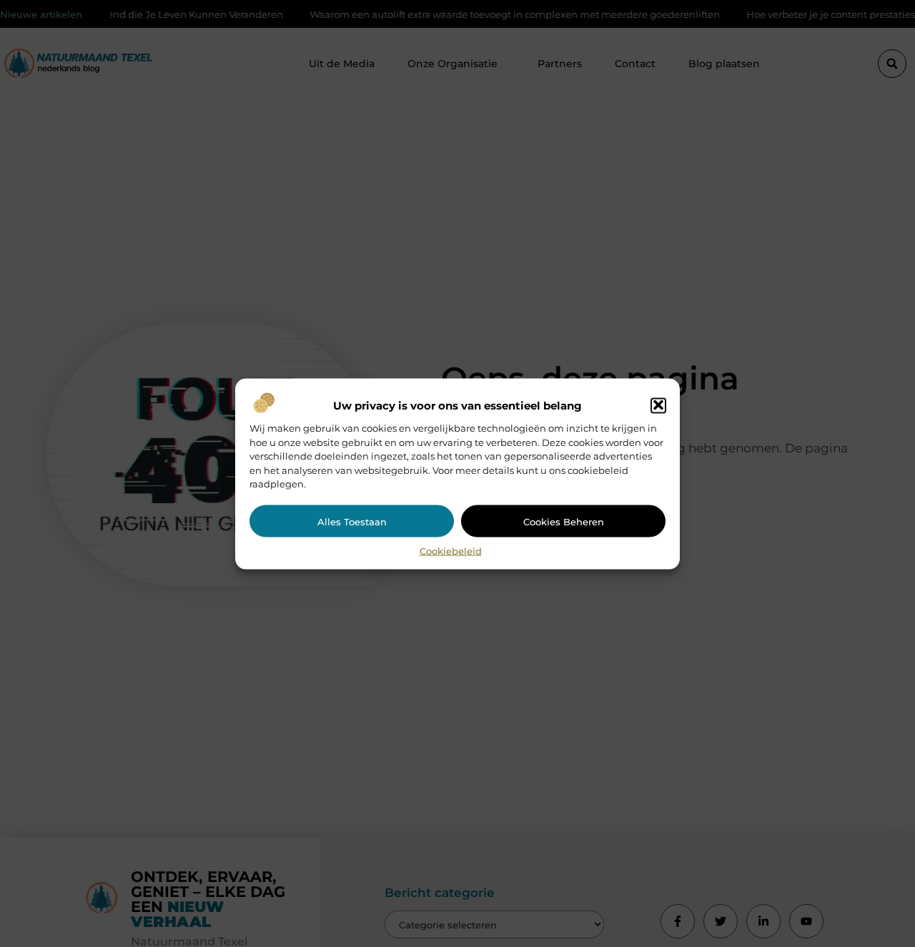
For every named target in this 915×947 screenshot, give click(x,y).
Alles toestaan (352, 521)
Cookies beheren (563, 521)
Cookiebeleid (451, 550)
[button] (658, 405)
